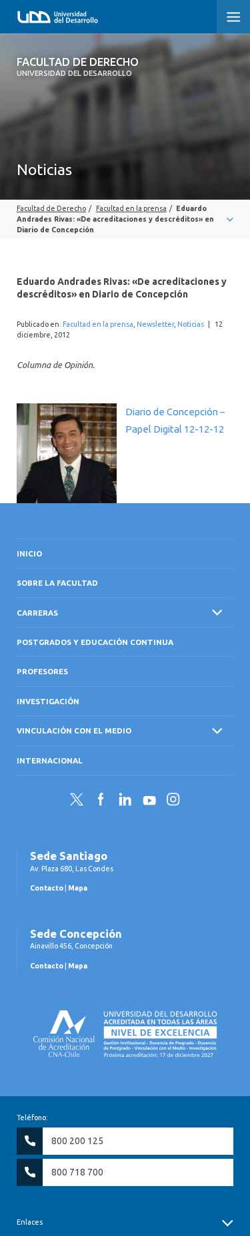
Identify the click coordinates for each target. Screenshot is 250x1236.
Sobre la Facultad (57, 582)
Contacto (46, 888)
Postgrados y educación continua (95, 642)
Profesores (42, 671)
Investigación (48, 701)
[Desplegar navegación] (125, 219)
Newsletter (155, 324)
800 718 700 (77, 1172)
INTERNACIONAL (50, 760)
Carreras (37, 612)
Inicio (29, 553)
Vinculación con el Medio (74, 730)
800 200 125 (77, 1140)
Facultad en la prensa (98, 324)
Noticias (190, 324)
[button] (233, 16)
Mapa (77, 888)
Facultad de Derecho (78, 66)
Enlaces (30, 1222)
